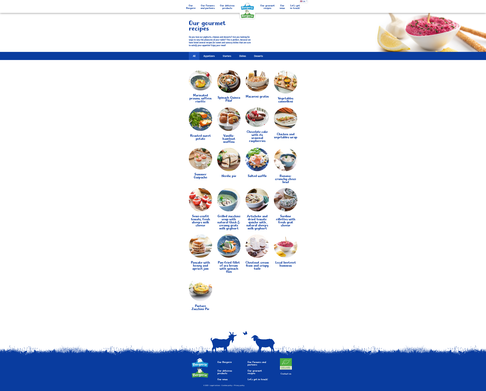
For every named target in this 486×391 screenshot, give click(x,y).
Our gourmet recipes (267, 6)
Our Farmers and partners (208, 6)
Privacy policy (239, 385)
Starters (227, 55)
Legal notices (215, 385)
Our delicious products (227, 6)
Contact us (286, 373)
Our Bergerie (191, 6)
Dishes (242, 55)
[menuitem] (303, 1)
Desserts (258, 55)
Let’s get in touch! (295, 6)
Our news (282, 6)
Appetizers (209, 55)
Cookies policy (226, 385)
